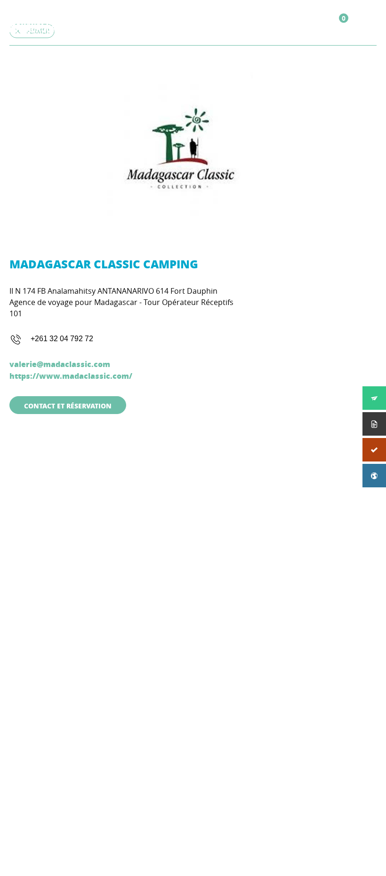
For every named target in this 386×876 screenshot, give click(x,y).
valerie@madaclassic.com (59, 364)
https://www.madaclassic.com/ (70, 375)
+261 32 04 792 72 (62, 339)
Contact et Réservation (68, 405)
